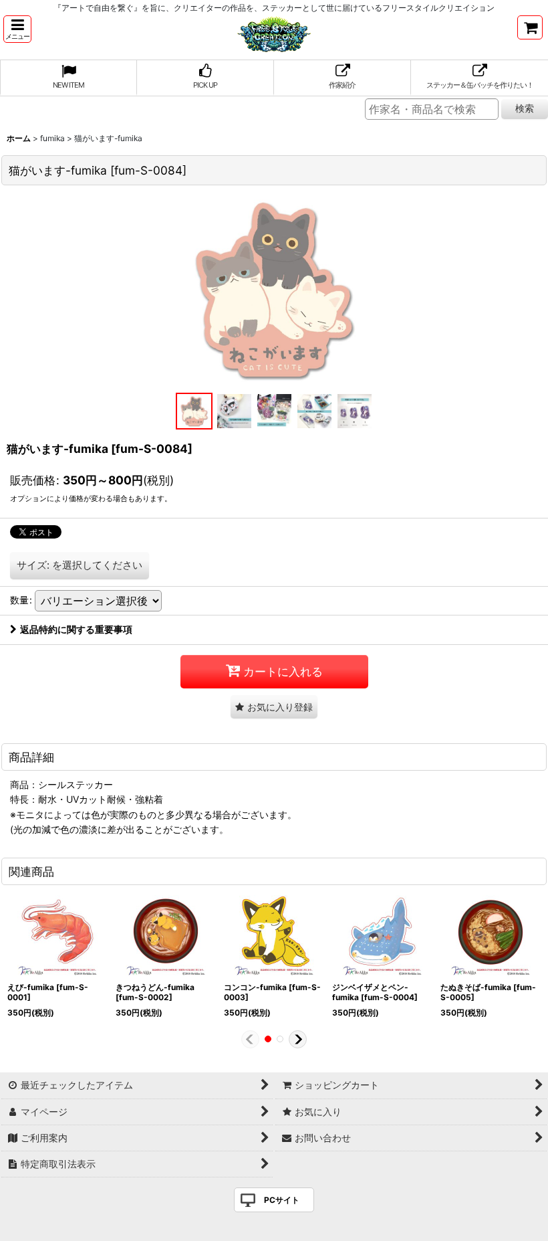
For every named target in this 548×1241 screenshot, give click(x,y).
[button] (17, 29)
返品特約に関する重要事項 (76, 629)
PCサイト (281, 1200)
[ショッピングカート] (530, 27)
